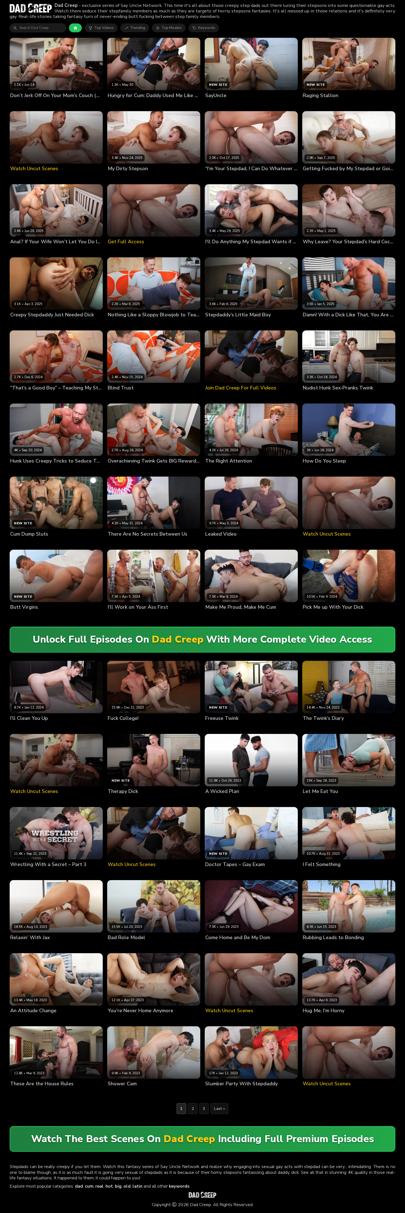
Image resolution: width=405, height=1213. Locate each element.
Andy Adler (20, 1020)
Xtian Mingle (48, 324)
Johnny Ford (118, 727)
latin (137, 1186)
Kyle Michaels (49, 397)
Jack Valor (116, 1020)
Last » (219, 1108)
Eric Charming (147, 324)
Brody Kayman (315, 250)
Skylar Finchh (338, 397)
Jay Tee (336, 470)
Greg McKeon (344, 874)
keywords (179, 1186)
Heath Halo (215, 800)
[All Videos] (75, 27)
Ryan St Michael (344, 947)
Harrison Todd (315, 947)
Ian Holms (337, 616)
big (118, 1186)
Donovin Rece (22, 1093)
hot (109, 1186)
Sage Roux (241, 543)
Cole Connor (314, 397)
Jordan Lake (45, 874)
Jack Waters (141, 616)
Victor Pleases (23, 324)
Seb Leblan (243, 177)
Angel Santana (218, 177)
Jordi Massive (216, 470)
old (127, 1186)
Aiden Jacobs (216, 1093)
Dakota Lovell (342, 250)
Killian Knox (339, 324)
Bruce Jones (20, 104)
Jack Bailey (19, 947)
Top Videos (104, 27)
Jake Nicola (332, 177)
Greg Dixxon (118, 616)
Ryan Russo (68, 874)
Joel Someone (120, 104)
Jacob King (312, 177)
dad (79, 1186)
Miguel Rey (117, 543)
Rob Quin (137, 543)
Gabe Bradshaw (317, 874)
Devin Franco (21, 874)
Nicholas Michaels (49, 104)
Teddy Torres (242, 1093)
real (99, 1186)
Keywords (206, 27)
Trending (137, 27)
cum (89, 1186)
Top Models (171, 27)
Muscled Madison (318, 1020)
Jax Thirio (39, 947)
